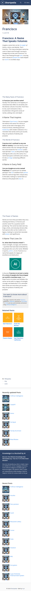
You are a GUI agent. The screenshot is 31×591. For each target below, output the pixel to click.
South (12, 513)
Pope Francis (13, 121)
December (24, 301)
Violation (13, 548)
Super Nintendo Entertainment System (17, 574)
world (7, 59)
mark (13, 152)
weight (24, 45)
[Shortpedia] (2, 2)
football (19, 150)
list (12, 172)
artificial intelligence (11, 304)
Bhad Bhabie (14, 439)
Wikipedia (12, 301)
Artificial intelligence (16, 396)
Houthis (12, 495)
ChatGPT (13, 405)
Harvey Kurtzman (15, 431)
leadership (5, 130)
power (7, 234)
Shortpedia (10, 2)
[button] (21, 2)
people (15, 57)
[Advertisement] (15, 79)
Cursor (12, 530)
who (18, 57)
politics (11, 251)
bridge (10, 158)
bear (20, 179)
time (21, 55)
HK (23, 588)
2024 (6, 303)
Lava (6, 384)
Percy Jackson (14, 504)
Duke (11, 539)
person (26, 172)
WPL (11, 556)
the (21, 45)
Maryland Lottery (15, 522)
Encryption (13, 565)
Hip (6, 381)
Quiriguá (13, 422)
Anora (12, 413)
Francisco (22, 300)
